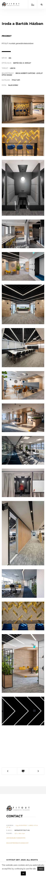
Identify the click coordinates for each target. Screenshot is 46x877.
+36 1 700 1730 (19, 833)
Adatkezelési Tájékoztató (15, 838)
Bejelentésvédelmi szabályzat (17, 843)
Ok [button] (23, 873)
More (41, 869)
